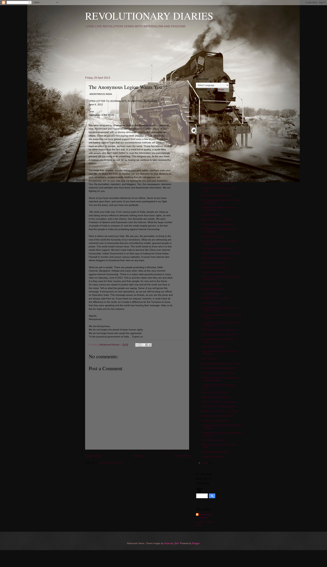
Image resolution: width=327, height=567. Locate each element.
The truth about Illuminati (213, 440)
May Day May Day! (210, 178)
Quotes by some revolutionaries (217, 416)
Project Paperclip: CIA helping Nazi (218, 368)
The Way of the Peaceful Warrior (217, 373)
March (205, 463)
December (207, 141)
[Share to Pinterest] (150, 345)
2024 (202, 104)
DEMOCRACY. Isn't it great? (215, 298)
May (204, 170)
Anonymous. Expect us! (213, 236)
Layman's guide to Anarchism (215, 397)
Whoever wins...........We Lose (216, 219)
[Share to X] (143, 345)
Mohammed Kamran (205, 516)
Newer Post (93, 456)
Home (138, 456)
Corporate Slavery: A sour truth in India (220, 363)
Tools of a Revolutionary (213, 346)
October (206, 151)
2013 (202, 137)
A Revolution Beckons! (212, 272)
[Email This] (137, 345)
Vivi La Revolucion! (210, 293)
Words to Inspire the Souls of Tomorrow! (221, 253)
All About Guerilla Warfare (214, 420)
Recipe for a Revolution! (213, 262)
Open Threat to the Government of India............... (218, 340)
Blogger (195, 543)
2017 (202, 119)
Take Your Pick (208, 358)
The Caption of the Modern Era (216, 248)
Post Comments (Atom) (110, 462)
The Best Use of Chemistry (214, 452)
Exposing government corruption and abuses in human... (219, 378)
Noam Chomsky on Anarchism (216, 258)
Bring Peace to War (211, 215)
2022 (202, 109)
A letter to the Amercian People (216, 183)
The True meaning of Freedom (216, 195)
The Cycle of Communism (214, 267)
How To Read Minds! (211, 284)
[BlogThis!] (140, 345)
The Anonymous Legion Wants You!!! (219, 334)
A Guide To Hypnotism (212, 457)
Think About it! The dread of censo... (219, 406)
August (206, 160)
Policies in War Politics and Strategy (219, 411)
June (204, 165)
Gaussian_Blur (171, 543)
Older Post (182, 456)
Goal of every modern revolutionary (218, 401)
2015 (202, 128)
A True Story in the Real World (216, 224)
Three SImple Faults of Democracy (218, 330)
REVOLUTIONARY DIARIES (149, 16)
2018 (202, 114)
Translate (219, 89)
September (207, 155)
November (207, 146)
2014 (202, 133)
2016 (202, 123)
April (204, 174)
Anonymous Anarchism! (213, 289)
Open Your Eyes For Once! (214, 392)
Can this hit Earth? (210, 303)
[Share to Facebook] (146, 345)
